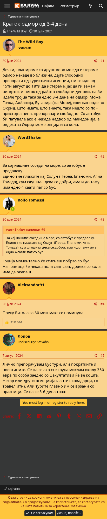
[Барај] (101, 6)
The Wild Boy (17, 31)
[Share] (95, 61)
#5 (102, 355)
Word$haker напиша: (23, 229)
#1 (102, 61)
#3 (102, 219)
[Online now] (12, 208)
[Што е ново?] (90, 6)
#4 (102, 304)
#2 (102, 156)
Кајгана (13, 488)
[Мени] (7, 6)
